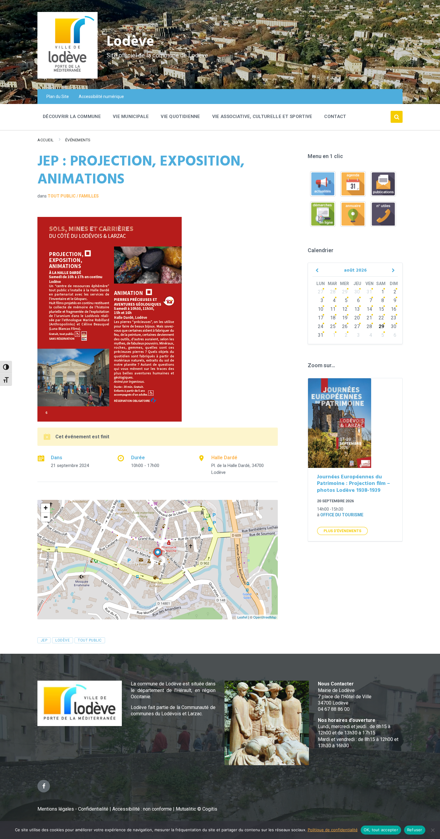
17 (320, 318)
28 (333, 292)
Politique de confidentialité (333, 829)
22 (381, 318)
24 (320, 326)
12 (345, 309)
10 (320, 309)
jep (44, 640)
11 (333, 309)
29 (345, 292)
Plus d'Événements (342, 531)
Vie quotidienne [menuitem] (180, 116)
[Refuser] (433, 830)
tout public (89, 640)
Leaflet (242, 617)
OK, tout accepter (381, 829)
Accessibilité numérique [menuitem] (101, 96)
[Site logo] (67, 77)
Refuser (414, 829)
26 (345, 326)
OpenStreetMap (264, 617)
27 (320, 292)
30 (357, 292)
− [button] (46, 517)
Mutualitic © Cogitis (196, 809)
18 (333, 318)
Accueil (45, 140)
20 (357, 318)
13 (357, 309)
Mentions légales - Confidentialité (72, 809)
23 (393, 318)
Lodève (130, 41)
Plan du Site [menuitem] (57, 96)
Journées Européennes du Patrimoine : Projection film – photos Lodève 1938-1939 (353, 484)
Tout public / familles (73, 196)
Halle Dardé (224, 457)
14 (369, 309)
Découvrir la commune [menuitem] (72, 116)
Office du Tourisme (341, 514)
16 (393, 309)
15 (381, 309)
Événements (78, 140)
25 (333, 326)
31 (369, 292)
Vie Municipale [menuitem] (131, 116)
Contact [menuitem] (335, 116)
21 (369, 318)
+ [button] (46, 508)
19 (345, 318)
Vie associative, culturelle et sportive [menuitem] (262, 116)
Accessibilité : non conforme (142, 809)
